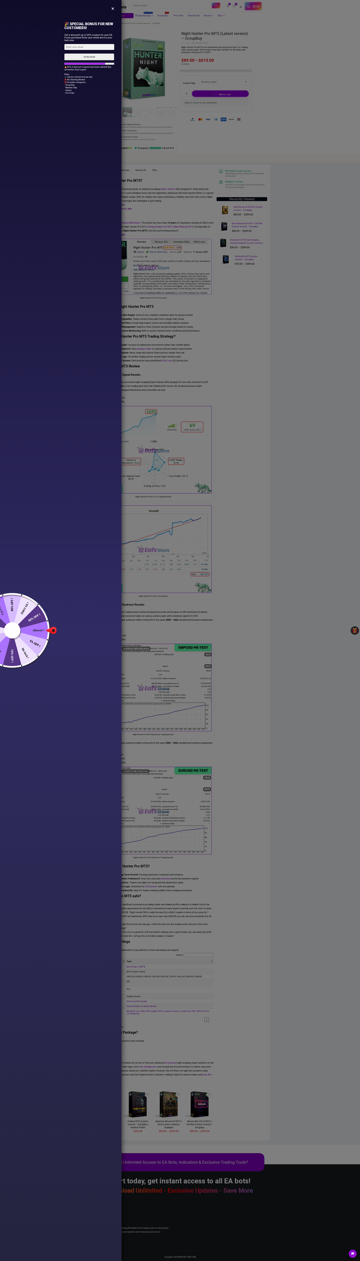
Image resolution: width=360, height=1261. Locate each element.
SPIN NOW (89, 57)
